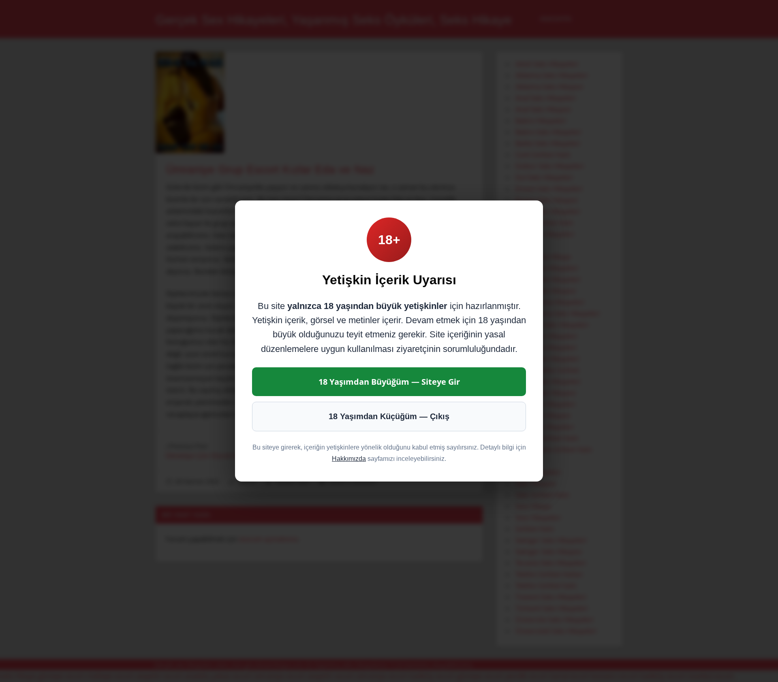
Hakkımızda (349, 458)
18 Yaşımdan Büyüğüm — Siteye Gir (389, 381)
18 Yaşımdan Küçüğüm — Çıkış (389, 416)
